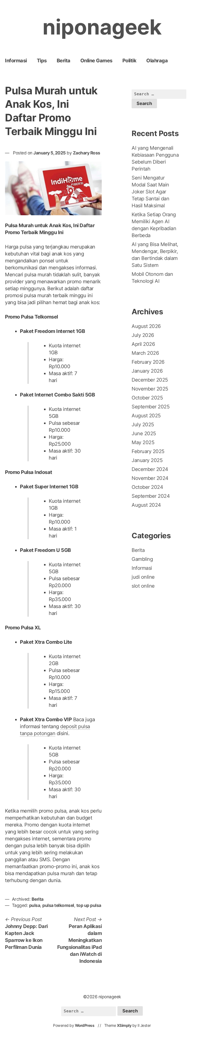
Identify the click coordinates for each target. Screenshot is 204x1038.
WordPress (85, 1025)
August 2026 (146, 326)
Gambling (142, 559)
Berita (63, 61)
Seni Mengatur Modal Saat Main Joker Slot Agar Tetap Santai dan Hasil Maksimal (150, 192)
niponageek (102, 26)
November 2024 (150, 478)
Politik (129, 61)
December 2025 (150, 380)
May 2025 (143, 442)
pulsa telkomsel (58, 905)
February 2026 (148, 362)
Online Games (96, 61)
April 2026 (143, 344)
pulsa (34, 905)
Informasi (16, 61)
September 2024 (151, 496)
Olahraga (157, 61)
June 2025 (144, 433)
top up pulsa (88, 905)
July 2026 (143, 335)
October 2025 (147, 398)
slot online (143, 586)
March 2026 (145, 353)
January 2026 (147, 371)
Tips (42, 61)
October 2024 (147, 487)
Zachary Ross (86, 152)
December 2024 (150, 469)
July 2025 (143, 425)
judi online (143, 577)
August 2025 (146, 416)
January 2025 (147, 460)
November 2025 (150, 389)
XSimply (124, 1025)
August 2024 (146, 505)
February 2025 (148, 451)
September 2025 (150, 407)
